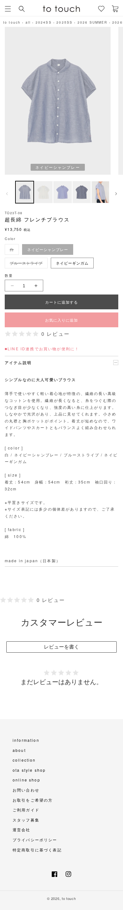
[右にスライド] (116, 194)
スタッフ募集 (26, 819)
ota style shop (29, 770)
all (28, 22)
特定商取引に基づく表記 (37, 849)
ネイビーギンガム (72, 263)
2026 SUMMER (93, 22)
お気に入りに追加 (61, 320)
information (26, 740)
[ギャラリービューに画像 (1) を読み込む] (24, 192)
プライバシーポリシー (35, 839)
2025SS (64, 22)
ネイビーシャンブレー (47, 249)
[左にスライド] (7, 194)
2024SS (44, 22)
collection (24, 760)
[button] (8, 9)
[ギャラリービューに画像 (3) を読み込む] (62, 192)
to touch (11, 22)
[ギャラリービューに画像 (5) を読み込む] (100, 192)
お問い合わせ (26, 790)
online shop (26, 779)
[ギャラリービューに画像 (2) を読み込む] (43, 192)
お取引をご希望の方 (33, 800)
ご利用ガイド (26, 809)
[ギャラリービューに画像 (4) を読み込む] (82, 192)
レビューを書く (61, 647)
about (19, 750)
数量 (9, 275)
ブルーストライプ (28, 264)
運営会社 (22, 829)
